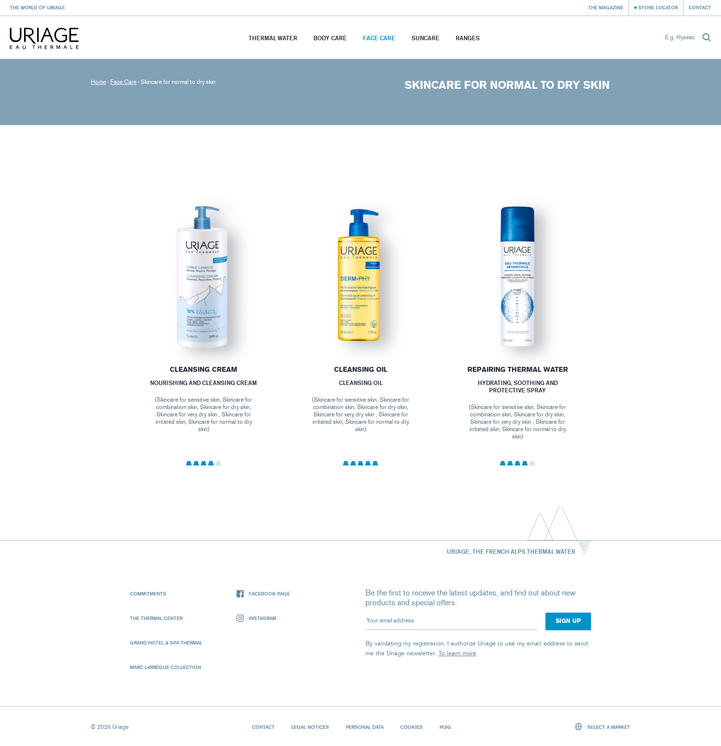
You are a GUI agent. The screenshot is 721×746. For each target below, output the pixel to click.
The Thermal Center (156, 618)
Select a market (608, 727)
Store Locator (658, 7)
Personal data (365, 727)
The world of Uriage (37, 7)
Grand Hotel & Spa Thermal (166, 642)
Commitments (148, 593)
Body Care (330, 38)
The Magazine (605, 7)
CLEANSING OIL (360, 369)
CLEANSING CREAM (203, 369)
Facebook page (269, 593)
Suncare (425, 38)
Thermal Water (273, 38)
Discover (203, 326)
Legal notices (310, 727)
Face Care (379, 38)
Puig (445, 727)
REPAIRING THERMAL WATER (517, 369)
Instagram (262, 618)
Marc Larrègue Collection (165, 667)
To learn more (457, 653)
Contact (700, 7)
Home (98, 81)
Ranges (468, 38)
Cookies (411, 727)
